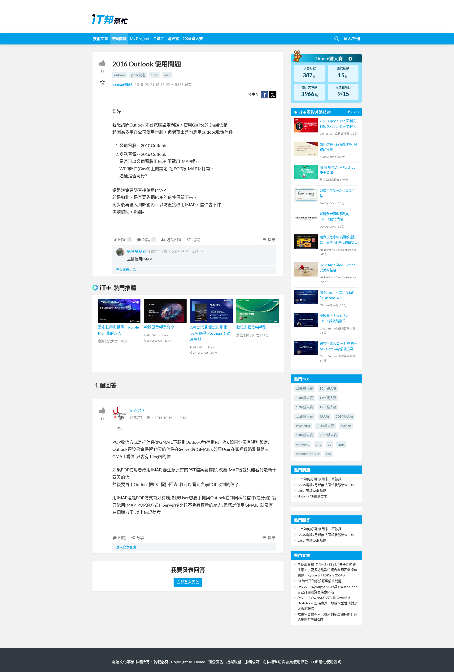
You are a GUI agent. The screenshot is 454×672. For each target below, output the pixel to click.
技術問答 (119, 38)
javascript (303, 426)
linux (341, 444)
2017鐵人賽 (328, 435)
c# (329, 444)
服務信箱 (252, 661)
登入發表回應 (126, 547)
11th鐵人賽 (304, 416)
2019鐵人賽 (344, 416)
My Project (139, 38)
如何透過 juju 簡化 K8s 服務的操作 (338, 146)
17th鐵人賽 (304, 407)
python (345, 426)
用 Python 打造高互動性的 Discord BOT (337, 295)
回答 (124, 239)
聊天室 (173, 38)
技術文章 (100, 38)
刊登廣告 (215, 661)
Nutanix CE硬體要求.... (313, 496)
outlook (120, 75)
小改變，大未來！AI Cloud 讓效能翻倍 (335, 318)
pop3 (154, 75)
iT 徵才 (158, 38)
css (328, 454)
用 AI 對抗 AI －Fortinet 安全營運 (337, 170)
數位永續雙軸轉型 (251, 327)
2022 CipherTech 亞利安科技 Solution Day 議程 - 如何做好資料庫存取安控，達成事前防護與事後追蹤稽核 (338, 124)
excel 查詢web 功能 (311, 490)
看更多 (352, 112)
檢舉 (271, 239)
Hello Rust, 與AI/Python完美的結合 (337, 267)
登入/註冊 (352, 38)
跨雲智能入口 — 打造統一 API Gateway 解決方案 (338, 346)
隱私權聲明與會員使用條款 (285, 661)
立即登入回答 (188, 582)
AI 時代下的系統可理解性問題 (319, 581)
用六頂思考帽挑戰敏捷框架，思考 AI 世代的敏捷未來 (338, 240)
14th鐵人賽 (327, 398)
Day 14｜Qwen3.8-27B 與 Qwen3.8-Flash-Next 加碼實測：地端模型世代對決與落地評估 (327, 603)
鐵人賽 (324, 416)
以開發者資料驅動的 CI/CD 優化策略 (334, 216)
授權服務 (233, 661)
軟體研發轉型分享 (159, 327)
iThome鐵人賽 (329, 58)
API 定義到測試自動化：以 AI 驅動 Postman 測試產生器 (210, 333)
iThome (198, 661)
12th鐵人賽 (327, 407)
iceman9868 (122, 84)
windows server (307, 454)
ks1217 (137, 410)
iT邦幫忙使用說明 (326, 661)
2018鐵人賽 (325, 426)
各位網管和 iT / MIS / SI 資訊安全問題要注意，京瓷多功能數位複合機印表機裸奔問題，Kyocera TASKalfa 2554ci (327, 569)
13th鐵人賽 (304, 398)
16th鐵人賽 (327, 388)
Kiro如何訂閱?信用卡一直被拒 (319, 479)
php (318, 444)
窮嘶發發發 (136, 251)
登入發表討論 (126, 270)
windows (302, 444)
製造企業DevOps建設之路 (337, 193)
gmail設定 (138, 75)
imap (167, 75)
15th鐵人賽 (304, 388)
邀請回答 (174, 239)
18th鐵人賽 (304, 435)
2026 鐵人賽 (192, 38)
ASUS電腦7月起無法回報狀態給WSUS (325, 485)
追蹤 (196, 239)
